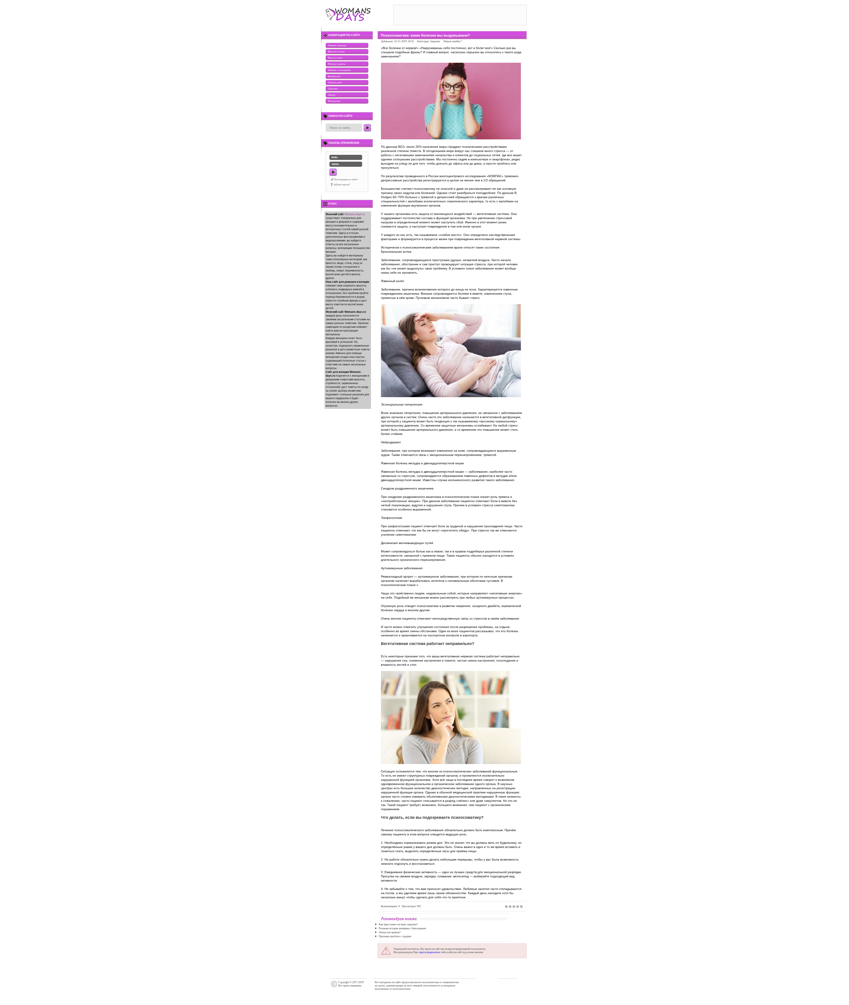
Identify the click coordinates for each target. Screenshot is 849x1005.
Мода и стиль (335, 57)
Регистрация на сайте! (346, 179)
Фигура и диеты (336, 64)
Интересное (334, 101)
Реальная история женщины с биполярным (402, 928)
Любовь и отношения (339, 70)
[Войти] (333, 172)
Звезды (331, 94)
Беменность (334, 76)
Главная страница (337, 45)
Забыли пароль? (341, 184)
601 (419, 906)
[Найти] (367, 127)
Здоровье (333, 88)
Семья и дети (335, 82)
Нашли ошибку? (453, 41)
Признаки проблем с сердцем (395, 936)
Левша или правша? (390, 932)
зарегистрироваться (429, 952)
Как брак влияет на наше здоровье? (398, 924)
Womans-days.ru (354, 214)
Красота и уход (336, 51)
